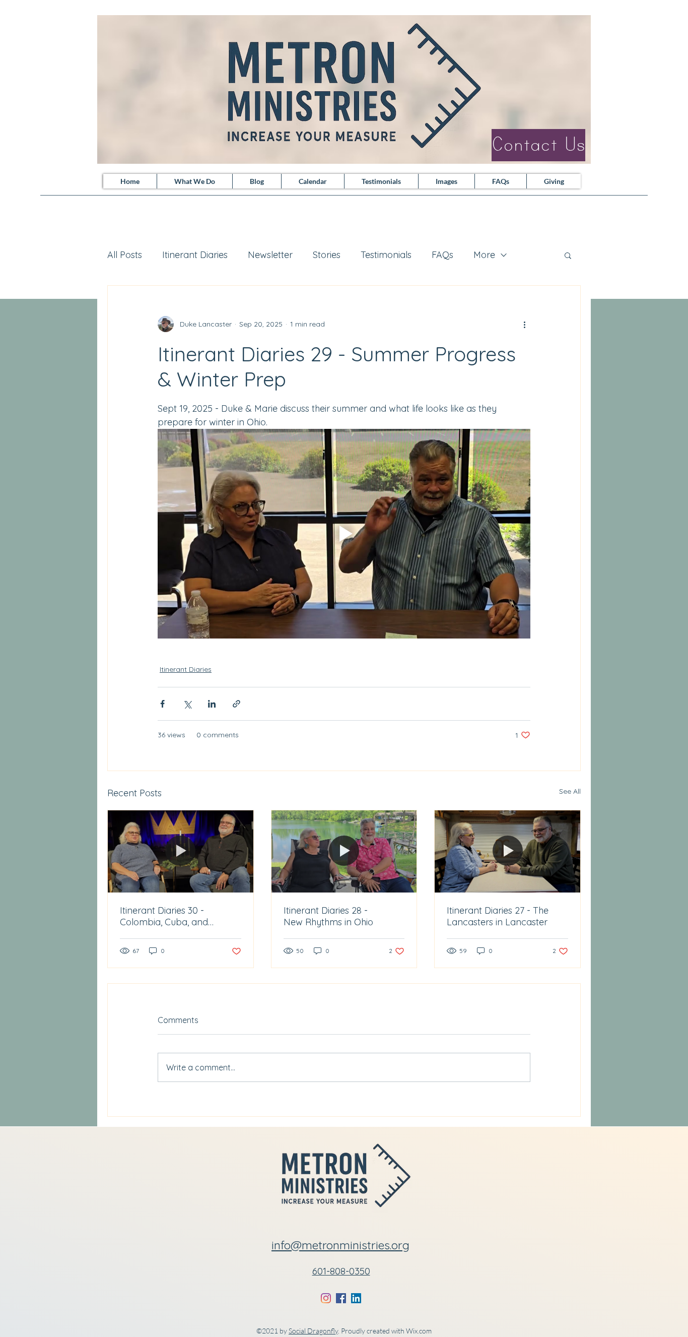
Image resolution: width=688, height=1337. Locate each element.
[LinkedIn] (356, 1298)
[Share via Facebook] (162, 704)
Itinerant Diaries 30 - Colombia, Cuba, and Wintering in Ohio (164, 916)
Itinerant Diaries (195, 255)
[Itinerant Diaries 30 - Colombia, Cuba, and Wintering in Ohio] (180, 851)
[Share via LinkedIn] (212, 704)
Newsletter (270, 255)
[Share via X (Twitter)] (187, 704)
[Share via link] (236, 704)
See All (570, 791)
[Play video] (344, 534)
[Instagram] (326, 1298)
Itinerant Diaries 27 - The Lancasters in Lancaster (497, 916)
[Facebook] (341, 1298)
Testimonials (386, 255)
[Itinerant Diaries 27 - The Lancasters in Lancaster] (507, 851)
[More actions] (524, 324)
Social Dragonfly (313, 1330)
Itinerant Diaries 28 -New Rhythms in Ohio (328, 916)
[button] (568, 255)
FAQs (442, 255)
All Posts (124, 255)
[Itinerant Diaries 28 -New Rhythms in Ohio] (344, 851)
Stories (326, 255)
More (484, 255)
